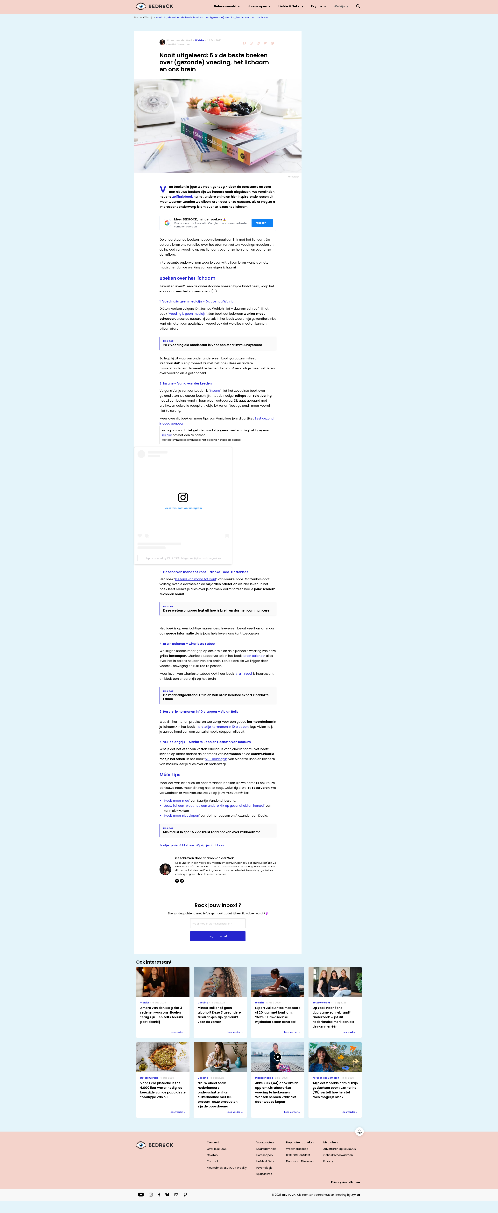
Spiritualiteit (264, 1174)
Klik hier (167, 435)
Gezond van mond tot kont (195, 579)
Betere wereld (225, 6)
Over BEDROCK (217, 1149)
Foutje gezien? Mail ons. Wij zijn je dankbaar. (192, 845)
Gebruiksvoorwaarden (338, 1155)
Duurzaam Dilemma (300, 1161)
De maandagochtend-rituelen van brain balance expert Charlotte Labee (216, 697)
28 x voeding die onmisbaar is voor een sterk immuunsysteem (212, 345)
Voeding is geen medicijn (187, 313)
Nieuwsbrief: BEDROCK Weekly (227, 1168)
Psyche (316, 6)
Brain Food (244, 673)
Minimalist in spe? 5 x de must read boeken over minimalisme (211, 832)
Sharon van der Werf (179, 40)
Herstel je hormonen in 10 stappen (222, 726)
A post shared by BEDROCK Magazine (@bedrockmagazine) (183, 558)
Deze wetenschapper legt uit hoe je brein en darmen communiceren (217, 610)
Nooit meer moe (176, 800)
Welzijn (339, 6)
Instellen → (262, 223)
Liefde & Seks (289, 6)
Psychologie (264, 1168)
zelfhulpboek (182, 196)
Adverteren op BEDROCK (339, 1149)
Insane (215, 390)
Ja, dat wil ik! (218, 936)
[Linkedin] (182, 880)
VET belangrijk (216, 759)
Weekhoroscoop (297, 1149)
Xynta (355, 1195)
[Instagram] (177, 880)
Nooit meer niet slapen (181, 815)
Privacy (328, 1161)
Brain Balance (253, 656)
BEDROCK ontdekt (298, 1155)
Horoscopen (257, 6)
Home (138, 17)
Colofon (212, 1155)
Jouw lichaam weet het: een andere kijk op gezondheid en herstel (214, 805)
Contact (212, 1161)
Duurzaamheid (266, 1149)
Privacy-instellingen (345, 1182)
